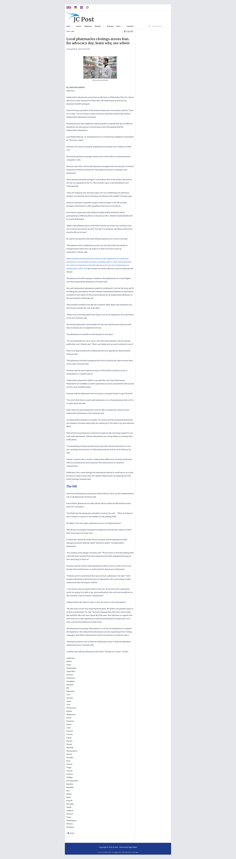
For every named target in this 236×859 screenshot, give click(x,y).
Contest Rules (135, 852)
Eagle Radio (132, 847)
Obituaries (88, 26)
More (118, 26)
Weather (98, 26)
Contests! (129, 26)
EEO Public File (126, 852)
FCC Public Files (106, 852)
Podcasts (110, 26)
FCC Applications (116, 852)
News (68, 26)
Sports (78, 26)
